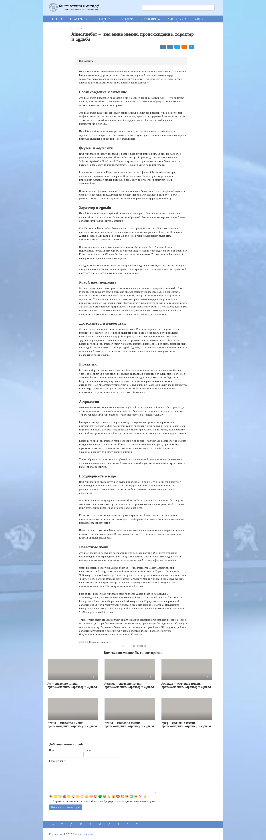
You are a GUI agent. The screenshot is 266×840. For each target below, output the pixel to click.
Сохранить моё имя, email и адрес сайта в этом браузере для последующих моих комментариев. (104, 801)
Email (89, 750)
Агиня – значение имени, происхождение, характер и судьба (72, 724)
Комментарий (57, 761)
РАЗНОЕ (198, 19)
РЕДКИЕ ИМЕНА (176, 19)
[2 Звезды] (82, 642)
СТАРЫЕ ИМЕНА (150, 19)
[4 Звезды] (86, 642)
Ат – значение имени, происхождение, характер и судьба (72, 685)
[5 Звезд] (87, 642)
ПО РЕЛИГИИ (102, 19)
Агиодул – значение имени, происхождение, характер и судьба (186, 685)
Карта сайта (56, 834)
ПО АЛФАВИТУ (78, 19)
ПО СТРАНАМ (125, 19)
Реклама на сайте (83, 834)
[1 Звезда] (80, 642)
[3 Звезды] (84, 642)
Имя (51, 750)
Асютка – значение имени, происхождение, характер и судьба (129, 685)
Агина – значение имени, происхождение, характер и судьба (129, 724)
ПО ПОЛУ (57, 19)
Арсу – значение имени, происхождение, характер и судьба (186, 724)
